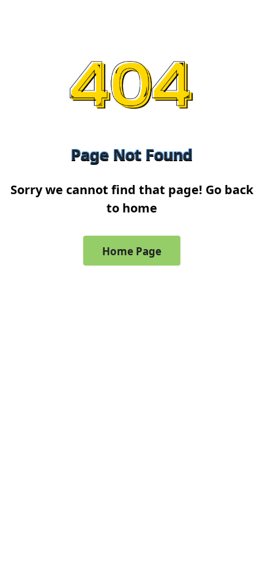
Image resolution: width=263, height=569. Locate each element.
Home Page (131, 251)
